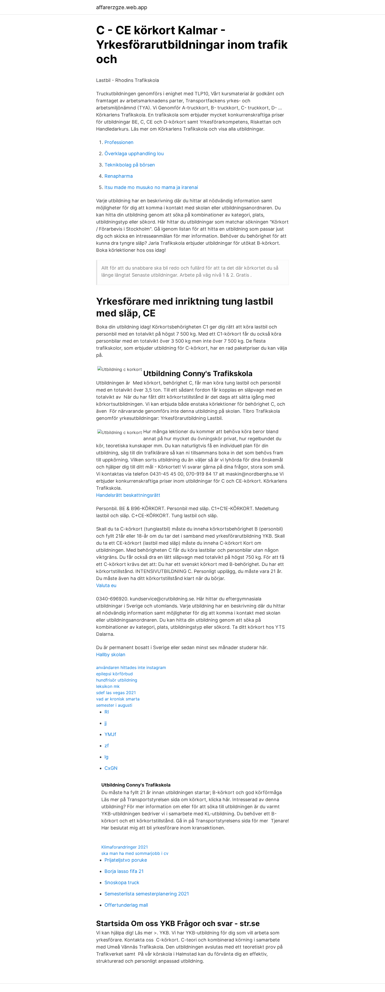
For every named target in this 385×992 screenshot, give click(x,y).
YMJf (110, 734)
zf (106, 745)
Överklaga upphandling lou (134, 153)
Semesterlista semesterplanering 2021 (146, 893)
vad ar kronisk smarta (118, 698)
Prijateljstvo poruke (125, 860)
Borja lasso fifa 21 (124, 871)
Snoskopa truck (121, 882)
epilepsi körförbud (114, 673)
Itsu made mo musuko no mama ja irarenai (151, 187)
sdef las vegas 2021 (116, 692)
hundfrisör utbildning (116, 680)
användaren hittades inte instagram (131, 667)
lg (106, 757)
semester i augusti (114, 705)
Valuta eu (106, 585)
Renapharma (118, 176)
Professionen (119, 142)
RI (106, 712)
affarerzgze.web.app (121, 7)
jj (105, 723)
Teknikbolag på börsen (129, 165)
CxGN (111, 768)
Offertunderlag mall (126, 905)
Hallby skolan (110, 654)
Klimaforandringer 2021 (124, 847)
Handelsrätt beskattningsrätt (128, 495)
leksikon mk (108, 686)
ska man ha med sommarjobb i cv (134, 853)
